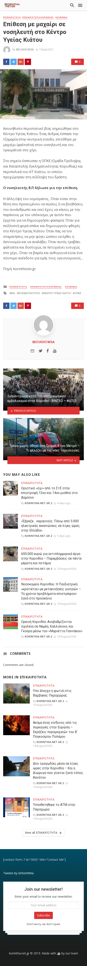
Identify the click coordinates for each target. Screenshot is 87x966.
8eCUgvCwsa (25, 49)
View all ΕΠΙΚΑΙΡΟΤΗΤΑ (41, 833)
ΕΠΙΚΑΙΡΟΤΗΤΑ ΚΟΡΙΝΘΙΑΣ (38, 17)
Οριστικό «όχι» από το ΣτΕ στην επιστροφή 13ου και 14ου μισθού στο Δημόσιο (49, 492)
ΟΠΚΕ (78, 293)
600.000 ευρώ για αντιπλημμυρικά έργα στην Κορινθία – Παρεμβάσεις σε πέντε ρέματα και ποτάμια (51, 558)
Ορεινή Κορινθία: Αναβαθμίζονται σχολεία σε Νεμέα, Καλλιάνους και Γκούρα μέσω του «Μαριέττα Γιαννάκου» (51, 626)
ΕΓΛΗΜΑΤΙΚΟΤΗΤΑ (29, 293)
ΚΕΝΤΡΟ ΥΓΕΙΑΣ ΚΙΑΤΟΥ (57, 293)
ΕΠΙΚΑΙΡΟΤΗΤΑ (12, 17)
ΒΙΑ (13, 293)
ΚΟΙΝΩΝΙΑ (61, 17)
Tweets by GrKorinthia (18, 873)
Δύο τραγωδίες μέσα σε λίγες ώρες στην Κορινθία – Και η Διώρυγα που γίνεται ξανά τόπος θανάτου (58, 770)
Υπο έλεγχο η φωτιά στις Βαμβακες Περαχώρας (52, 693)
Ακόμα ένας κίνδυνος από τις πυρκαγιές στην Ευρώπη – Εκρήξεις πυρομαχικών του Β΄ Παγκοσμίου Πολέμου (55, 730)
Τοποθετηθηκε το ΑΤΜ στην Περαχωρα (54, 807)
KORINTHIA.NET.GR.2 (38, 503)
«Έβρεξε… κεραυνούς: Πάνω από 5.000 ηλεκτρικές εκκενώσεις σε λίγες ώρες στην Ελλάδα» (50, 525)
